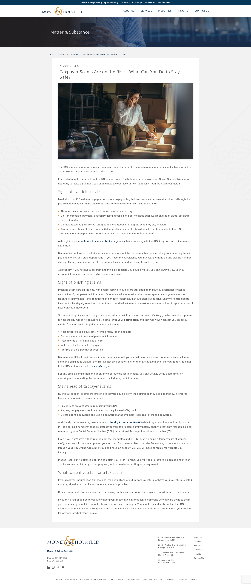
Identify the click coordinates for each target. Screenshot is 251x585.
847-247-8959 (164, 3)
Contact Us (202, 11)
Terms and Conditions (152, 579)
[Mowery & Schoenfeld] (62, 11)
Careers (124, 3)
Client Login (137, 3)
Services (146, 11)
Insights (183, 11)
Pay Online (150, 3)
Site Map (170, 579)
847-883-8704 (58, 561)
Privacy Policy (117, 579)
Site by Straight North (187, 579)
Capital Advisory (110, 3)
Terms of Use (133, 579)
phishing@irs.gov (100, 366)
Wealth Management (90, 3)
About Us (128, 11)
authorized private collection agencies (103, 241)
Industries (165, 11)
